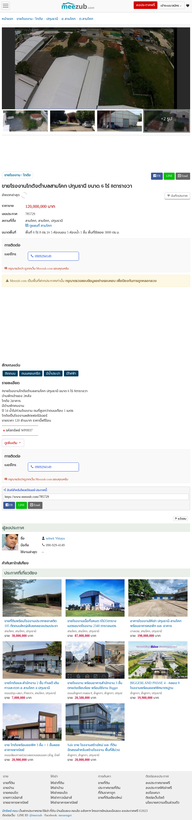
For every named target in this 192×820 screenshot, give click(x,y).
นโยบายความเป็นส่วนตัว (162, 802)
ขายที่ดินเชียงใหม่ (110, 797)
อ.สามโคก (69, 19)
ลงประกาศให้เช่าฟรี (159, 788)
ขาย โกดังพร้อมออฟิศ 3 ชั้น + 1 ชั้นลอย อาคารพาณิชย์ (32, 747)
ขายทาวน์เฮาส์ (12, 797)
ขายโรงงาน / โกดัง (30, 19)
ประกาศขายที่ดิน (109, 788)
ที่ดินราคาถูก (106, 792)
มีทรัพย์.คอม (10, 811)
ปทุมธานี (52, 19)
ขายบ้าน (8, 788)
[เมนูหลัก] (5, 6)
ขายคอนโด (10, 792)
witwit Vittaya (55, 538)
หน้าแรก (7, 19)
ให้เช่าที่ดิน (57, 783)
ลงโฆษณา (153, 792)
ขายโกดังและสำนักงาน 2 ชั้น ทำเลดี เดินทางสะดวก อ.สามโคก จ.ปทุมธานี (31, 685)
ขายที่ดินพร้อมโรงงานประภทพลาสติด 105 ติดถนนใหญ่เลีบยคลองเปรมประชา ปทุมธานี (31, 623)
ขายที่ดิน (9, 783)
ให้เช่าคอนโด (59, 792)
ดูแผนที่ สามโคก (40, 225)
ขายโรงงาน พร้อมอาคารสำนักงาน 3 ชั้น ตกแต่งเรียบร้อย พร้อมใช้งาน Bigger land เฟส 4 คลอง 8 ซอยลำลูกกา (94, 685)
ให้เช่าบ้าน (57, 788)
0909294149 (43, 256)
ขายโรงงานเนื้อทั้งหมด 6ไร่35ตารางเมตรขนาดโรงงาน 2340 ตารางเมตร (91, 623)
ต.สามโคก (86, 19)
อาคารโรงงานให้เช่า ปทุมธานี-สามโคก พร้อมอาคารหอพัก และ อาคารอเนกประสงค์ (155, 623)
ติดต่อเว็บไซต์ (155, 797)
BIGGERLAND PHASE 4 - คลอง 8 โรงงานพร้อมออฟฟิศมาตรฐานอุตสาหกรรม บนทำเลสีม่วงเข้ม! (155, 685)
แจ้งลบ (182, 518)
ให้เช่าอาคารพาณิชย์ (64, 802)
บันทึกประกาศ (179, 195)
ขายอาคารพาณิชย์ (15, 802)
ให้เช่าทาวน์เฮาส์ (61, 797)
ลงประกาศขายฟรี (158, 783)
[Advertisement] (96, 151)
